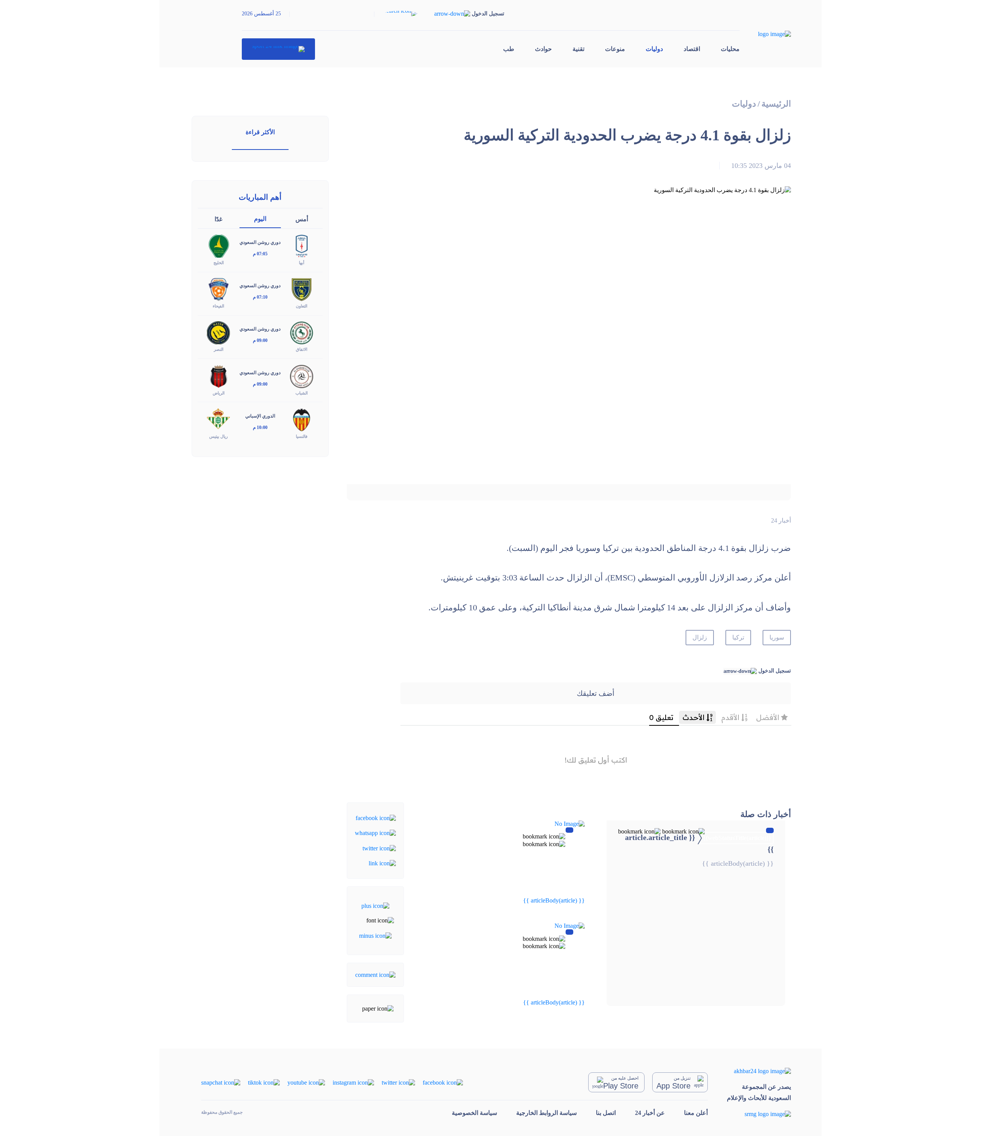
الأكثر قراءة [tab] (260, 132)
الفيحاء (218, 306)
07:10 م (260, 297)
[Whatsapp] (375, 832)
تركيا (738, 637)
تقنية (578, 49)
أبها (301, 262)
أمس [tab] (301, 219)
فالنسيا (301, 436)
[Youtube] (306, 1081)
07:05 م (260, 253)
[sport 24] (278, 49)
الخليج (218, 262)
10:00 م (260, 427)
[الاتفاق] (301, 332)
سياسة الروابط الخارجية (546, 1113)
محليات (730, 49)
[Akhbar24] (759, 1070)
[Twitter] (379, 847)
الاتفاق (301, 349)
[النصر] (218, 332)
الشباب (301, 393)
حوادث (543, 49)
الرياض (219, 393)
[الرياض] (218, 375)
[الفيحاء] (218, 289)
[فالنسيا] (301, 419)
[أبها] (301, 245)
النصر (218, 349)
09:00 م (260, 340)
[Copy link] (382, 863)
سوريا (776, 637)
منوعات (615, 49)
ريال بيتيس (218, 436)
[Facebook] (376, 817)
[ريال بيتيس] (218, 419)
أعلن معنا (696, 1113)
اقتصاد (692, 49)
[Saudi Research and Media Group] (759, 1114)
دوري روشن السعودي (260, 242)
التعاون (301, 306)
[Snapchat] (220, 1081)
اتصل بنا (606, 1113)
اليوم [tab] (260, 218)
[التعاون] (301, 289)
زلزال (699, 637)
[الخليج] (218, 245)
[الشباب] (301, 375)
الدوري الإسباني (260, 416)
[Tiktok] (264, 1081)
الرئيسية (776, 104)
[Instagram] (353, 1081)
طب (508, 49)
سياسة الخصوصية (474, 1113)
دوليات (654, 49)
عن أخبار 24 (650, 1113)
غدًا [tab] (218, 219)
